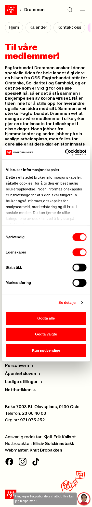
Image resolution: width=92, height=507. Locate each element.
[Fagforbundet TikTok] (35, 461)
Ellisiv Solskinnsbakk (53, 443)
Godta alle (46, 318)
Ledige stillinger (23, 382)
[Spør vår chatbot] (84, 499)
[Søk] (70, 10)
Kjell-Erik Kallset (59, 437)
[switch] (79, 252)
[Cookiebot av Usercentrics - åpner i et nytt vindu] (65, 152)
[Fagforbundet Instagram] (22, 461)
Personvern (19, 365)
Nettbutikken (20, 390)
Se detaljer (67, 302)
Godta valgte (46, 334)
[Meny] (82, 10)
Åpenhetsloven (22, 374)
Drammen (34, 10)
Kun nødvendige (46, 350)
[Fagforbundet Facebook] (9, 461)
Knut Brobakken (46, 450)
